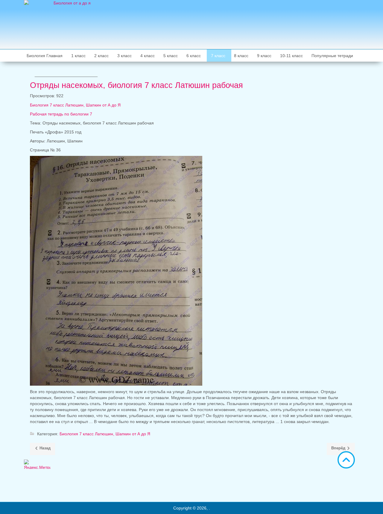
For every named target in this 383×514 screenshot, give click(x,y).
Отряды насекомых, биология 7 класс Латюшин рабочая (136, 85)
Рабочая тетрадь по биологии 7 (61, 114)
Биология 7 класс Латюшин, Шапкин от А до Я (75, 105)
